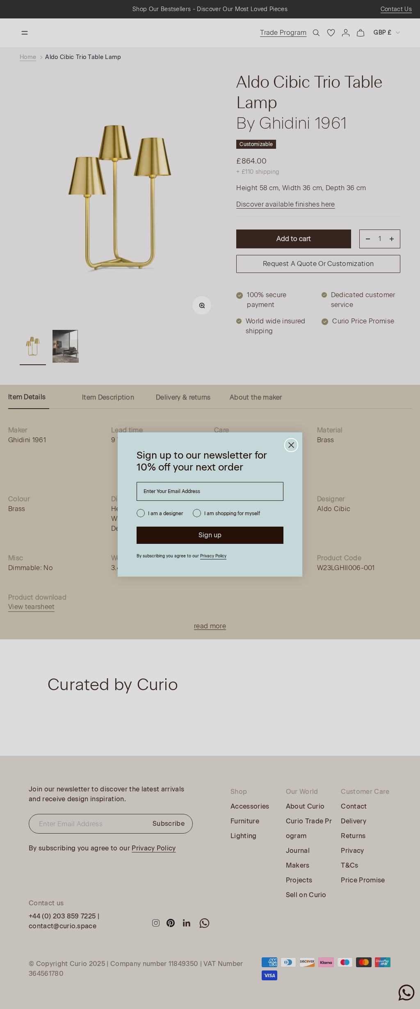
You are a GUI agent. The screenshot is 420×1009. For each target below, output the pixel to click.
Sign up (210, 535)
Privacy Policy (213, 556)
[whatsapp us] (406, 992)
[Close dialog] (291, 445)
